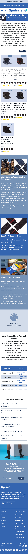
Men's (2, 515)
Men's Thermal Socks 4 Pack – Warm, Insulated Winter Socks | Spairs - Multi (20, 106)
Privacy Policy (19, 520)
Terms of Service (19, 523)
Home (3, 50)
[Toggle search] (6, 10)
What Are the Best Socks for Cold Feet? (11, 412)
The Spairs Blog (19, 531)
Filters (22, 51)
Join (21, 478)
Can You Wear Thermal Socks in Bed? (12, 431)
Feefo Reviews (19, 534)
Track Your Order (19, 537)
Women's (3, 517)
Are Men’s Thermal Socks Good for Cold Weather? (11, 405)
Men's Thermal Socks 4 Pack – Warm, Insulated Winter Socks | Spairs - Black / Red (20, 73)
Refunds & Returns (20, 515)
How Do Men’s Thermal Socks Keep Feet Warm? (11, 418)
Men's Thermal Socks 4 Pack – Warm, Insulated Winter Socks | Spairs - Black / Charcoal (7, 107)
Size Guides (18, 529)
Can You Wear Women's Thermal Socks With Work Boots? (10, 425)
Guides (3, 523)
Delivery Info (18, 517)
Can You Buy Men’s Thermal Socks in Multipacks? (11, 437)
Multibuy (3, 520)
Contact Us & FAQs (20, 526)
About (3, 526)
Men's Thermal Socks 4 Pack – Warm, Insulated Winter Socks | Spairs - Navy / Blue (7, 73)
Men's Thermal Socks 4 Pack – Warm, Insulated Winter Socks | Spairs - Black (7, 140)
